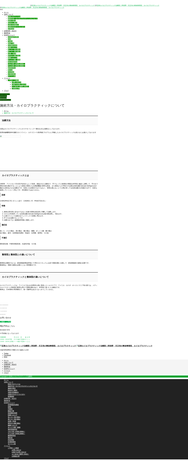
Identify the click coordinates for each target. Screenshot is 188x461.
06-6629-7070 (5, 94)
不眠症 (10, 41)
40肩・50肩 (12, 53)
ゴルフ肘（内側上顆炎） (16, 64)
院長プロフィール (14, 16)
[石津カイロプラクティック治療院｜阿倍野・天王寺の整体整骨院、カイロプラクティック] (76, 346)
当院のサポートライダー (16, 27)
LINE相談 (3, 98)
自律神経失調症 (13, 37)
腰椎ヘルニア (12, 58)
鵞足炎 (10, 70)
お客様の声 (16, 88)
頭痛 (9, 39)
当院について (8, 14)
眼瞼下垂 (11, 43)
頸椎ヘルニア (12, 47)
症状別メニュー (9, 35)
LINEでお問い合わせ (19, 84)
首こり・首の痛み (14, 49)
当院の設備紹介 (13, 25)
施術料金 (7, 33)
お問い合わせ (16, 82)
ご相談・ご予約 (5, 322)
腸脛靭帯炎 (12, 68)
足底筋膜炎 (12, 74)
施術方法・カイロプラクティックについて (23, 18)
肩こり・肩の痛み (14, 51)
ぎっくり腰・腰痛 (14, 60)
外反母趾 (11, 72)
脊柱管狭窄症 (12, 62)
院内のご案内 (12, 23)
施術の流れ (12, 20)
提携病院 (11, 29)
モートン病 (12, 76)
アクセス (7, 78)
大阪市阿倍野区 (5, 100)
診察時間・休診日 (10, 31)
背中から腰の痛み (14, 55)
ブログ (6, 90)
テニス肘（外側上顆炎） (16, 66)
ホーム (6, 12)
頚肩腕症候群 (12, 45)
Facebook (3, 96)
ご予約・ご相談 (13, 80)
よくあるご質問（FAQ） (20, 86)
